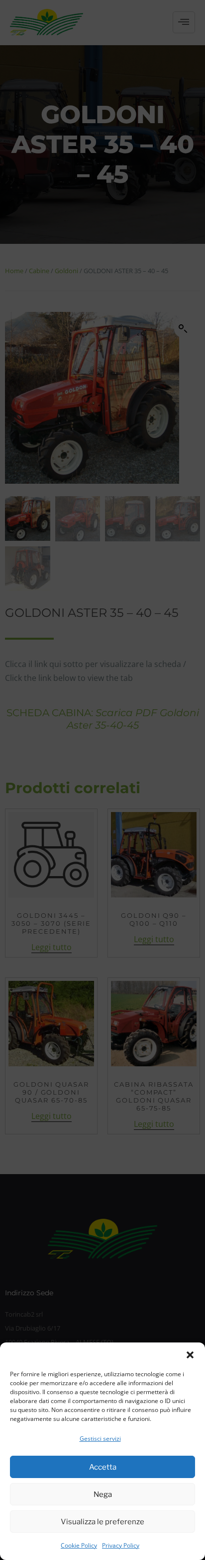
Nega (103, 1494)
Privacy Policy (120, 1545)
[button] (190, 1355)
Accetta (102, 1467)
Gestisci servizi (100, 1438)
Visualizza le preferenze (102, 1521)
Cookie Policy (79, 1545)
